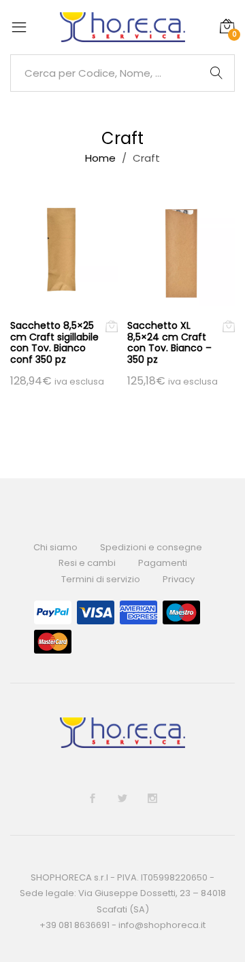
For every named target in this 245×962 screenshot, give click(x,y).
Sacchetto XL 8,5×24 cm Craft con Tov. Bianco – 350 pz (169, 342)
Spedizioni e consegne (151, 547)
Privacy (179, 579)
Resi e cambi (87, 562)
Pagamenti (162, 562)
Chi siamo (55, 547)
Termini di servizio (100, 579)
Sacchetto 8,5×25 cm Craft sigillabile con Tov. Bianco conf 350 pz (54, 342)
